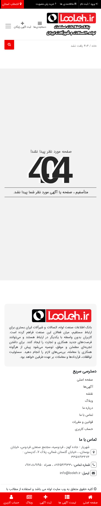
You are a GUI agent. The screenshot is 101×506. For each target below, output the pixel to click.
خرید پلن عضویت (45, 4)
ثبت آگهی (46, 502)
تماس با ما (86, 414)
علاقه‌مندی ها (67, 4)
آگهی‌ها (88, 386)
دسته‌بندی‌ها (39, 27)
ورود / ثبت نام (88, 4)
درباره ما (87, 407)
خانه (94, 46)
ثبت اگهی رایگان (22, 27)
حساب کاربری (84, 429)
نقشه (89, 393)
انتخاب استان (11, 4)
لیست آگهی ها (67, 502)
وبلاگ (89, 400)
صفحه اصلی (85, 379)
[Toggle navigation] (7, 26)
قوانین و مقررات (82, 422)
